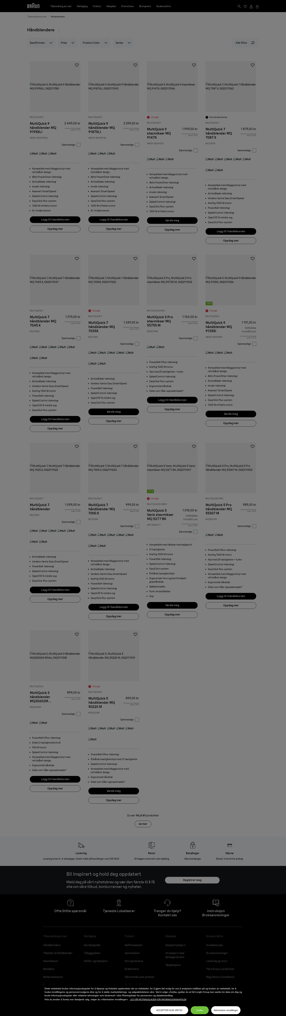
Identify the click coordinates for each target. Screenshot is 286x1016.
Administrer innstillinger (226, 1010)
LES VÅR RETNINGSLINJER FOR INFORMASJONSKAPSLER (158, 999)
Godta (199, 1010)
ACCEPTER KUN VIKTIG (169, 1010)
